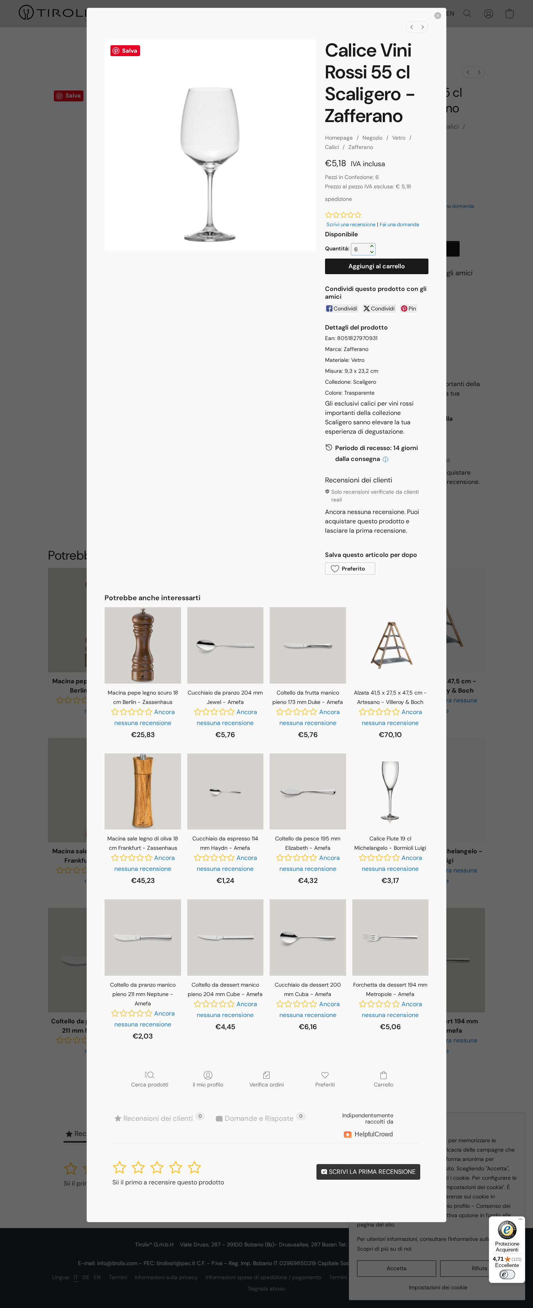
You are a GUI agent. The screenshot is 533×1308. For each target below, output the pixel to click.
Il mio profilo (208, 1084)
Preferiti (325, 1084)
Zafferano (360, 147)
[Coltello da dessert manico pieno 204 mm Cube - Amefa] (225, 937)
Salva (129, 51)
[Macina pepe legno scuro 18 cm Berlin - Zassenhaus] (143, 645)
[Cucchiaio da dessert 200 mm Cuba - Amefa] (308, 937)
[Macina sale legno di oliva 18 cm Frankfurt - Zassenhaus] (143, 791)
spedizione (338, 198)
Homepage (339, 137)
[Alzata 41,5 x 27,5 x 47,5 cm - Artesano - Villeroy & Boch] (390, 645)
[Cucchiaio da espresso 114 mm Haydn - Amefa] (225, 791)
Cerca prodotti (149, 1084)
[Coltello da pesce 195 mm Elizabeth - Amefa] (308, 791)
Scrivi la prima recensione (371, 1172)
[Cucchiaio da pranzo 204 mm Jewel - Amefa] (225, 645)
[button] (350, 568)
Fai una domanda (399, 224)
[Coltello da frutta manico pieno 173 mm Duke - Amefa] (308, 645)
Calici (332, 147)
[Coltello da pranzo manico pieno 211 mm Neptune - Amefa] (143, 937)
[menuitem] (411, 27)
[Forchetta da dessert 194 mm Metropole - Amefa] (390, 937)
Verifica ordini (266, 1084)
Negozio (372, 137)
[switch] (507, 1274)
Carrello (383, 1084)
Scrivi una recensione (351, 224)
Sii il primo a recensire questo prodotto (168, 1182)
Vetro (398, 137)
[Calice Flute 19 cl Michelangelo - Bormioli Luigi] (390, 791)
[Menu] (520, 1221)
